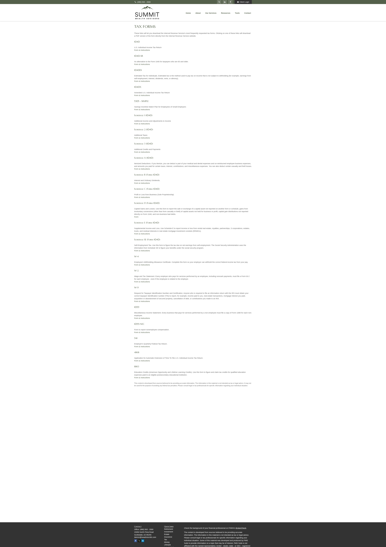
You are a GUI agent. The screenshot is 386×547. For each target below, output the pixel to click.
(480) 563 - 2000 (144, 2)
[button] (188, 13)
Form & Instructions (142, 50)
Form (136, 217)
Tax (165, 540)
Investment (168, 532)
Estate (166, 534)
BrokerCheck (241, 528)
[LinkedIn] (224, 2)
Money (167, 542)
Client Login (244, 2)
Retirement (168, 529)
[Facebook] (230, 2)
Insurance (168, 537)
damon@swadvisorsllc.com (145, 537)
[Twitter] (219, 2)
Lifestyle (167, 545)
